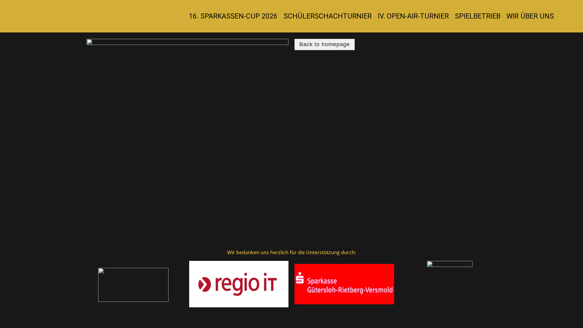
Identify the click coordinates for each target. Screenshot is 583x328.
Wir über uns (530, 16)
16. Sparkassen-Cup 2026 (233, 16)
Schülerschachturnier (328, 16)
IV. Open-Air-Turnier (413, 16)
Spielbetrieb (477, 16)
